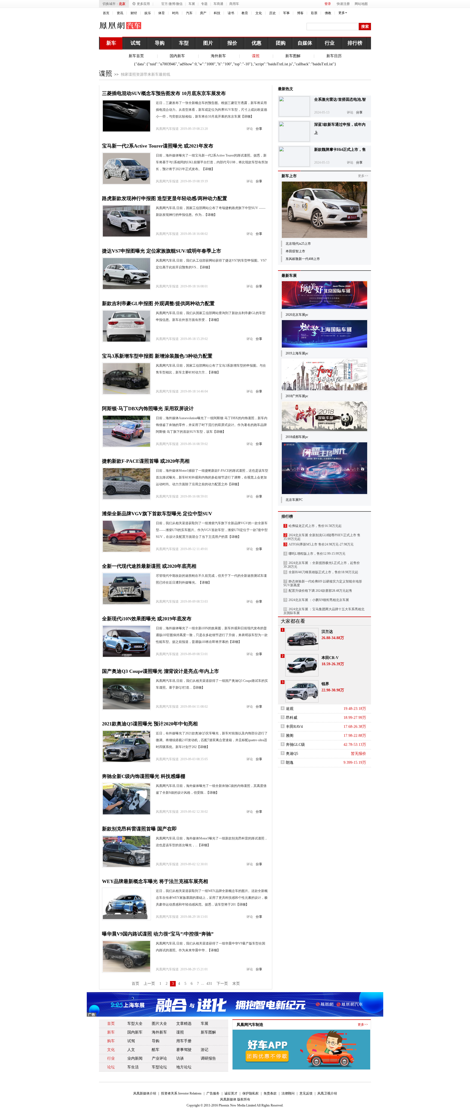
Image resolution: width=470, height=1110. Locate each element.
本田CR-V (330, 658)
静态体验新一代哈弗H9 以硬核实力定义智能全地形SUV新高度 (322, 583)
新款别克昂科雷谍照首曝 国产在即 (139, 829)
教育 (245, 13)
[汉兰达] (302, 639)
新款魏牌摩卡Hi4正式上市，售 (340, 150)
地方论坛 (183, 1067)
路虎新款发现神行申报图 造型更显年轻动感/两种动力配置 (164, 198)
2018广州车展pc (297, 396)
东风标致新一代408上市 (303, 259)
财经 (134, 13)
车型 (184, 43)
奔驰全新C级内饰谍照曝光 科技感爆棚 (143, 776)
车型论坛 (159, 1067)
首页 (106, 13)
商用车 (234, 4)
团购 (281, 43)
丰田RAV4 (294, 727)
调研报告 (208, 1058)
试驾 (135, 43)
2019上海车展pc (297, 353)
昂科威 (291, 718)
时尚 (175, 13)
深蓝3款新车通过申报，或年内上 (340, 128)
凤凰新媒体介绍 (144, 1093)
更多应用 (143, 4)
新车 (111, 43)
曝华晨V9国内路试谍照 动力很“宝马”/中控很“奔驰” (158, 934)
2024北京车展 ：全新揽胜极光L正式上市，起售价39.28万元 (321, 565)
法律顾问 (288, 1093)
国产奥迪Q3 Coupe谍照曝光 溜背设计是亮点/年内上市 (160, 671)
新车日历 (334, 56)
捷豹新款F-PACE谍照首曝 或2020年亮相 (146, 461)
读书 (231, 13)
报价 (232, 43)
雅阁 (289, 736)
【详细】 (247, 116)
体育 (161, 13)
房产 (203, 13)
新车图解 (293, 56)
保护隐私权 (250, 1093)
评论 (249, 129)
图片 (208, 43)
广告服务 (212, 1093)
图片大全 (159, 1024)
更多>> (363, 176)
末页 (236, 984)
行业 (330, 43)
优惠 (256, 43)
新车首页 (136, 56)
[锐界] (302, 691)
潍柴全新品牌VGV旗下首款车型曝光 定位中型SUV (157, 513)
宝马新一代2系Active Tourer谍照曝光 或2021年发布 (157, 146)
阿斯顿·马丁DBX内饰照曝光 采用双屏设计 (148, 408)
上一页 (149, 984)
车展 (191, 4)
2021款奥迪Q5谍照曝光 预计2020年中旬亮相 (150, 723)
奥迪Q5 (292, 754)
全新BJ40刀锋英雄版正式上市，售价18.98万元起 (323, 572)
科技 (217, 13)
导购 (160, 43)
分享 (259, 129)
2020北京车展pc (297, 315)
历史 (272, 13)
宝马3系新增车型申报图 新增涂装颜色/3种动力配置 (157, 356)
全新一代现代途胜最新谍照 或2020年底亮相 (149, 566)
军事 (286, 13)
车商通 (218, 4)
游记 (204, 1050)
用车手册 (183, 1041)
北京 (122, 4)
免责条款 (270, 1093)
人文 (131, 1050)
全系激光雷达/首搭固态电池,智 (340, 99)
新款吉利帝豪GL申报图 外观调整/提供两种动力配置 (158, 303)
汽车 (189, 13)
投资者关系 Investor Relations (181, 1093)
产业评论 (159, 1058)
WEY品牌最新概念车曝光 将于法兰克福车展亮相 (155, 881)
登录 (327, 4)
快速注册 (343, 4)
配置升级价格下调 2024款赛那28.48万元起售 (320, 591)
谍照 (255, 56)
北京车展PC (294, 500)
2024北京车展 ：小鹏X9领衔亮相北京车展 (319, 600)
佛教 (328, 13)
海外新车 (218, 56)
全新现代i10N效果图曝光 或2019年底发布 (146, 618)
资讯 (120, 13)
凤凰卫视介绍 (327, 1093)
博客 (300, 13)
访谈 (180, 1058)
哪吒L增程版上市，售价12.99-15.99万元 (317, 554)
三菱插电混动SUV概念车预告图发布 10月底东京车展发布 (164, 93)
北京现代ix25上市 (298, 244)
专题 (204, 4)
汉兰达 (327, 632)
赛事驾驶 (183, 1050)
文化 (258, 13)
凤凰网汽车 (121, 25)
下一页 (222, 984)
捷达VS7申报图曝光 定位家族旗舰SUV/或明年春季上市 (161, 251)
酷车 (155, 1050)
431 (209, 984)
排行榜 (355, 43)
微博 (172, 4)
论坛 (111, 1067)
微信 (179, 4)
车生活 (133, 1067)
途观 (289, 709)
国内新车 (177, 56)
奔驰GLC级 (295, 745)
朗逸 (289, 763)
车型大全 (135, 1024)
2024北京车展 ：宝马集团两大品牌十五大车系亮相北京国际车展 (323, 611)
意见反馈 (306, 1093)
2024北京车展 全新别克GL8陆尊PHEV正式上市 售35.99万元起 (321, 537)
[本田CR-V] (302, 665)
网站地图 (361, 4)
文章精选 (183, 1024)
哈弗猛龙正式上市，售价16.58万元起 (315, 526)
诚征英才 (230, 1093)
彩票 (314, 13)
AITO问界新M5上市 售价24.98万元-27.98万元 (321, 544)
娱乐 (147, 13)
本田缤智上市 (295, 251)
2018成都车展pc (297, 437)
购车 (111, 1041)
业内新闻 (135, 1058)
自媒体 (305, 43)
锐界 (325, 684)
